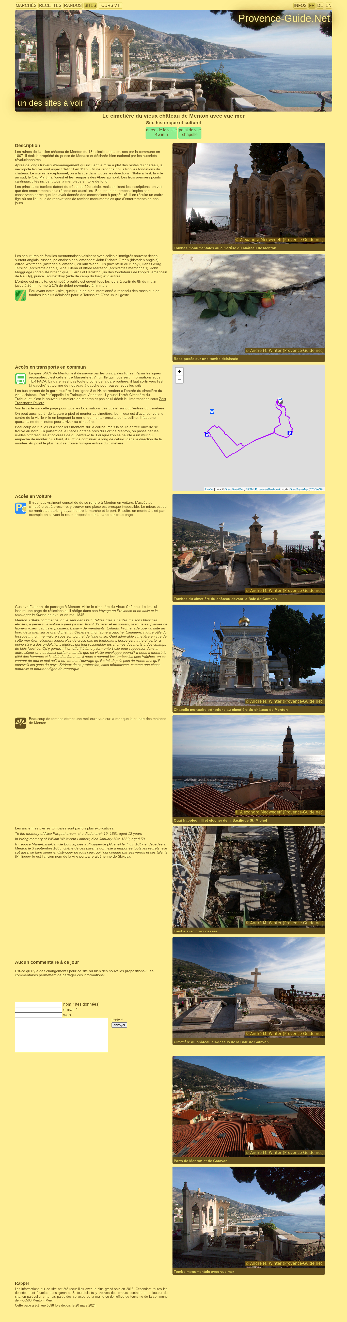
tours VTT (110, 5)
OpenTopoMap (299, 489)
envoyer (119, 1025)
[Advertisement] (91, 216)
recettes (50, 5)
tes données (87, 1004)
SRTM (250, 489)
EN (329, 5)
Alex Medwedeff (237, 234)
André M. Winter (238, 345)
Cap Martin (41, 177)
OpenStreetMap (234, 489)
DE (320, 5)
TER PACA (37, 381)
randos (73, 5)
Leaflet (209, 489)
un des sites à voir (51, 102)
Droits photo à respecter (34, 26)
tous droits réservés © (200, 234)
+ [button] (179, 371)
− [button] (179, 379)
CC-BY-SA (316, 489)
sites (90, 5)
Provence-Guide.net (267, 489)
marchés (26, 5)
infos (300, 5)
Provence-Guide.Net (284, 18)
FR (312, 5)
